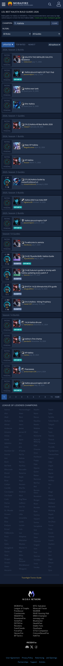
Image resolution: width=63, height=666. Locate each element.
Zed (49, 551)
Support (33, 662)
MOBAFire (18, 606)
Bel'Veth (7, 465)
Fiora (6, 536)
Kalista (21, 458)
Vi (49, 488)
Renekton (37, 496)
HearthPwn (37, 623)
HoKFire (36, 636)
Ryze (36, 511)
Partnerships (23, 662)
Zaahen (51, 544)
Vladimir (51, 499)
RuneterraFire (19, 618)
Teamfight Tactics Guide (31, 577)
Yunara (51, 536)
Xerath (51, 518)
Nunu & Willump (37, 440)
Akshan (7, 421)
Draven (7, 514)
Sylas (50, 413)
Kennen (22, 484)
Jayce (21, 439)
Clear (54, 23)
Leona (21, 510)
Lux (20, 533)
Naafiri (36, 409)
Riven (36, 503)
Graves (7, 562)
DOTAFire (18, 623)
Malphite (22, 536)
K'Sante (22, 450)
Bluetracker (38, 621)
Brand (6, 473)
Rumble (37, 507)
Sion (35, 548)
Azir (6, 458)
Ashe (6, 447)
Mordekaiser (24, 565)
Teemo (51, 435)
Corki (6, 499)
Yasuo (50, 525)
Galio (6, 544)
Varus (50, 469)
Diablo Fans (38, 626)
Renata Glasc (36, 491)
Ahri (6, 413)
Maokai (22, 544)
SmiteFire (18, 621)
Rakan (36, 475)
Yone (50, 529)
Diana (6, 506)
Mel (20, 551)
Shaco (36, 533)
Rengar (37, 500)
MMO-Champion (40, 616)
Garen (7, 551)
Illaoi (21, 417)
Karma (21, 462)
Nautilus (37, 421)
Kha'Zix (22, 488)
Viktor (50, 495)
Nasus (36, 417)
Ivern (21, 424)
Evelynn (7, 525)
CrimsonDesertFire (41, 633)
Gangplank (8, 548)
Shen (36, 537)
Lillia (21, 514)
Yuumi (50, 540)
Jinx (20, 447)
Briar (6, 480)
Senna (36, 522)
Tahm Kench (53, 421)
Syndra (51, 417)
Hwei (21, 413)
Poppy (36, 460)
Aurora (7, 454)
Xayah (50, 514)
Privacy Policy (27, 658)
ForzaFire (18, 631)
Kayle (21, 477)
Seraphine (38, 526)
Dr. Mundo (8, 510)
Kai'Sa (21, 454)
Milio (21, 555)
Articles (42, 662)
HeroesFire (18, 633)
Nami (36, 413)
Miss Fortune (22, 560)
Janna (21, 428)
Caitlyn (7, 484)
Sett (35, 530)
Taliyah (51, 424)
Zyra (50, 570)
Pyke (36, 464)
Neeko (36, 424)
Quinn (36, 471)
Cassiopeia (8, 491)
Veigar (51, 477)
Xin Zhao (51, 521)
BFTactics (18, 636)
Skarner (37, 556)
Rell (35, 486)
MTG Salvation (39, 606)
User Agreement (13, 658)
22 (58, 397)
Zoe (49, 566)
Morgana (23, 569)
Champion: (7, 23)
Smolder (37, 559)
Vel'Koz (51, 480)
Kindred (22, 491)
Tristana (51, 443)
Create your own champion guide (47, 18)
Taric (50, 432)
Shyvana (37, 541)
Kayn (21, 480)
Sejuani (37, 518)
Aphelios (7, 443)
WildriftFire (18, 616)
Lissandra (23, 518)
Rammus (37, 479)
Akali (6, 417)
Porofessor (18, 611)
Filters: (5, 28)
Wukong (51, 510)
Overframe (37, 628)
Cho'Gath (8, 495)
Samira (37, 515)
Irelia (21, 421)
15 (52, 397)
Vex (49, 484)
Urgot (50, 465)
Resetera (18, 626)
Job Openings (51, 658)
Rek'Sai (37, 483)
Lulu (20, 529)
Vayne (50, 473)
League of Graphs (21, 608)
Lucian (21, 525)
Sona (36, 563)
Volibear (51, 503)
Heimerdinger (24, 409)
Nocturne (37, 435)
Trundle (51, 447)
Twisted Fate (53, 454)
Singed (36, 545)
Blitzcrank (8, 469)
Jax (20, 435)
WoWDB (36, 611)
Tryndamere (53, 450)
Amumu (7, 432)
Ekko (6, 518)
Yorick (50, 533)
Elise (6, 521)
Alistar (7, 424)
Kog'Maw (23, 499)
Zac (49, 548)
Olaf (35, 445)
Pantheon (37, 456)
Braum (7, 477)
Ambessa (8, 428)
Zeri (50, 555)
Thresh (51, 439)
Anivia (6, 435)
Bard (6, 462)
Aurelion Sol (9, 450)
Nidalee (37, 428)
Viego (50, 491)
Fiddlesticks (9, 533)
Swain (50, 409)
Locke (21, 521)
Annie (6, 439)
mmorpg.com (38, 618)
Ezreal (7, 529)
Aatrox (7, 409)
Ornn (36, 453)
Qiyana (36, 468)
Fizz (5, 540)
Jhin (20, 443)
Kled (21, 495)
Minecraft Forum (40, 608)
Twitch (51, 458)
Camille (7, 488)
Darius (7, 503)
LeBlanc (22, 503)
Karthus (22, 465)
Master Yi (23, 548)
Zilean (50, 562)
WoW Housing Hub (41, 613)
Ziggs (50, 559)
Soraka (36, 567)
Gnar (6, 555)
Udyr (50, 462)
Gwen (6, 566)
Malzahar (23, 540)
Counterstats (19, 613)
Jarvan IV (22, 432)
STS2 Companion (40, 631)
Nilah (36, 432)
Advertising (39, 658)
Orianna (37, 449)
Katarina (22, 473)
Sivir (35, 552)
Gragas (7, 559)
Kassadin (22, 469)
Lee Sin (22, 506)
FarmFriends (19, 628)
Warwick (51, 506)
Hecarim (7, 570)
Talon (50, 428)
